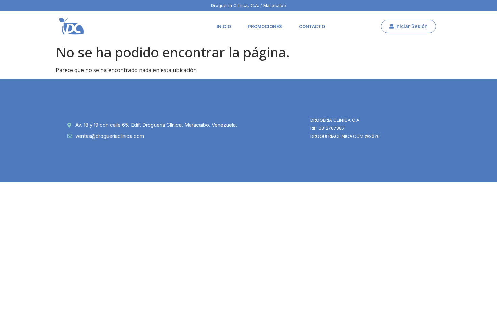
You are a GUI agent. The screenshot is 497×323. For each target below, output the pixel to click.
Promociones (265, 26)
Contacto (312, 26)
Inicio (224, 26)
